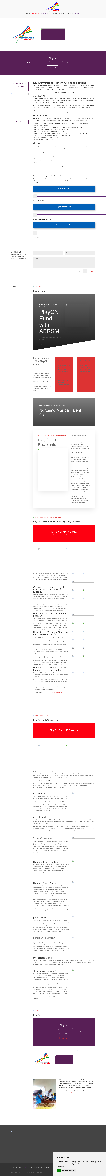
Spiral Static (39, 1172)
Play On (77, 13)
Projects (34, 13)
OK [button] (59, 1170)
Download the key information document (19, 86)
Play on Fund (39, 290)
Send (91, 271)
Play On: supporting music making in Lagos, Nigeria (57, 521)
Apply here (52, 67)
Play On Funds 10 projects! (45, 720)
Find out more (63, 1038)
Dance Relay (45, 13)
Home (28, 13)
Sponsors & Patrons (57, 13)
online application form (67, 1092)
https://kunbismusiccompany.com (53, 692)
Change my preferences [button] (68, 1170)
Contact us (69, 13)
